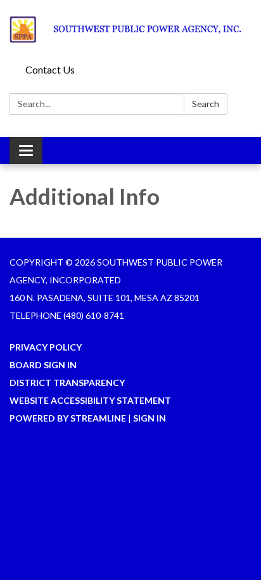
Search (205, 103)
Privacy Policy (46, 347)
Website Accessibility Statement (90, 400)
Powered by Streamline (68, 418)
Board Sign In (43, 364)
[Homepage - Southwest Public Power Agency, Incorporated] (130, 29)
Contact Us (50, 69)
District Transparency (67, 382)
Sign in (149, 418)
